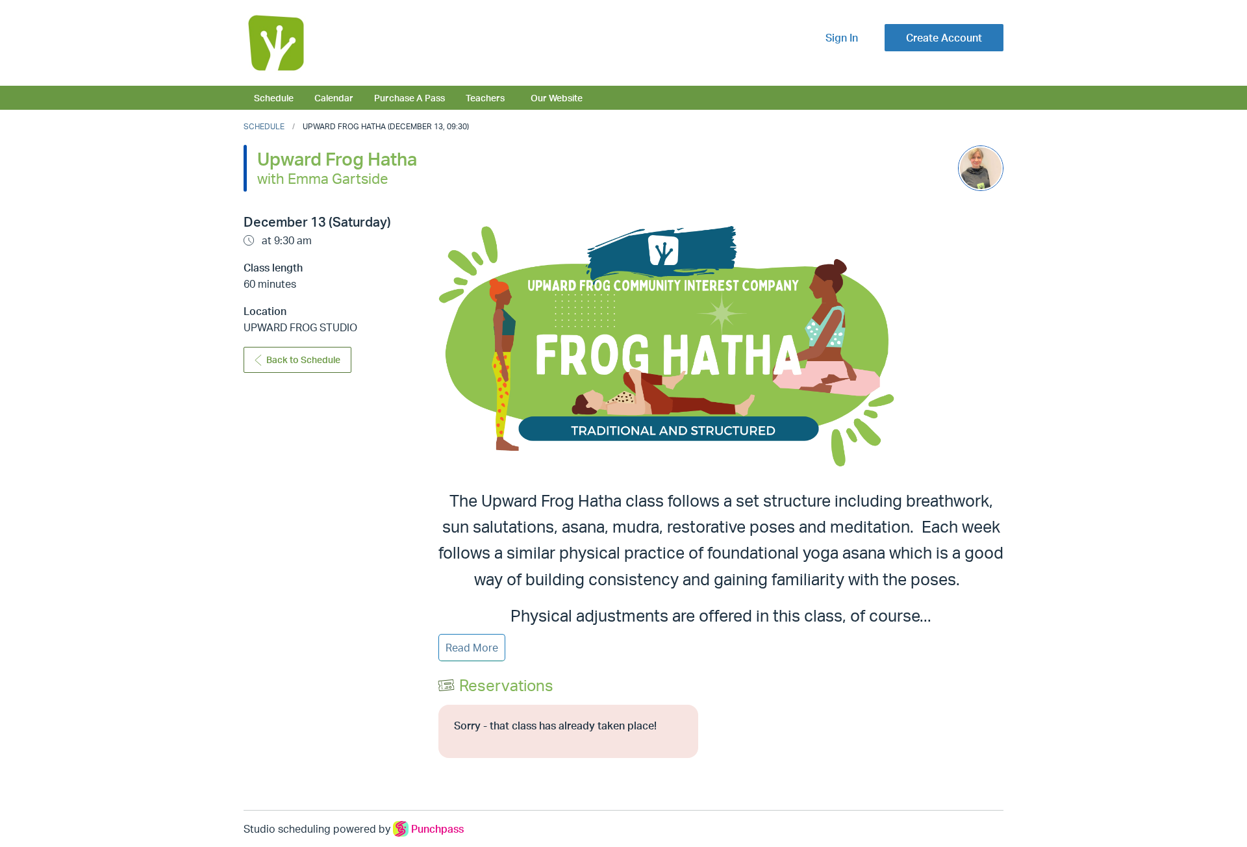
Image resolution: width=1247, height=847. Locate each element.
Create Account (944, 37)
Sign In (841, 37)
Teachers (485, 97)
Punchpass (437, 828)
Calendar (333, 97)
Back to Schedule (303, 359)
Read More (472, 647)
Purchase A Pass (409, 97)
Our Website (557, 97)
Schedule (274, 97)
